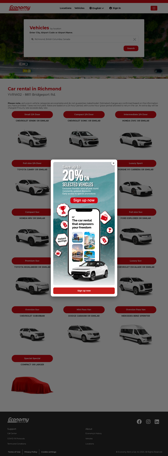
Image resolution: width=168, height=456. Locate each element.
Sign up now (84, 290)
